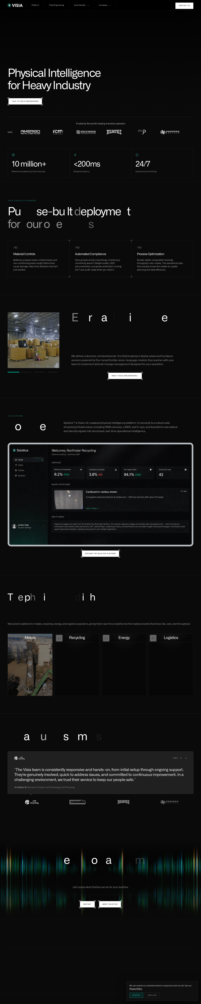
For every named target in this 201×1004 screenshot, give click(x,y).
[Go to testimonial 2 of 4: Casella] (77, 802)
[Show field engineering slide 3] (40, 372)
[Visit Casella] (146, 132)
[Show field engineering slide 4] (53, 372)
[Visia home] (17, 5)
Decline (152, 995)
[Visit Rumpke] (62, 132)
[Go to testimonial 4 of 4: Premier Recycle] (169, 802)
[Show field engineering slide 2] (27, 372)
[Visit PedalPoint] (90, 132)
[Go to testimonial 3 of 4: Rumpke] (123, 802)
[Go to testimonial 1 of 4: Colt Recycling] (32, 802)
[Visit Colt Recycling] (174, 132)
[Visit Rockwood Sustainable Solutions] (34, 132)
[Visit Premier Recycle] (118, 132)
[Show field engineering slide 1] (13, 372)
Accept (136, 995)
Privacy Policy (135, 989)
